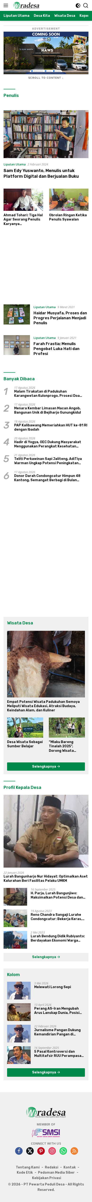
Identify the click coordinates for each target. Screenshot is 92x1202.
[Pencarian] (85, 5)
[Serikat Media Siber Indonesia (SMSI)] (46, 1132)
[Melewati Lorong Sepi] (19, 990)
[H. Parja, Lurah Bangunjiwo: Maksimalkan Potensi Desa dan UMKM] (15, 897)
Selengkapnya (44, 767)
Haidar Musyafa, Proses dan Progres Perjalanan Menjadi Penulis (60, 318)
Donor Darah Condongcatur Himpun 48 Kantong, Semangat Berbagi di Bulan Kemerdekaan (47, 478)
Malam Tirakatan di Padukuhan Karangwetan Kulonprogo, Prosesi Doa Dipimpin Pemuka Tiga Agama (47, 393)
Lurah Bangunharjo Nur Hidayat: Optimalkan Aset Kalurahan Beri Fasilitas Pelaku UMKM (46, 878)
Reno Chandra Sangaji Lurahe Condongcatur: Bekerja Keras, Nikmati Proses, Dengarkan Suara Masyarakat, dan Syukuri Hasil (59, 917)
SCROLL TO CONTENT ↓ (46, 77)
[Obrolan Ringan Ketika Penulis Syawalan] (69, 200)
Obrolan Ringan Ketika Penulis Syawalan (68, 217)
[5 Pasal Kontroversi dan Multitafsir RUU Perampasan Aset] (19, 1055)
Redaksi (51, 1167)
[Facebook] (19, 1151)
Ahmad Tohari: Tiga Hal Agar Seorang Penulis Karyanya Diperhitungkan (23, 219)
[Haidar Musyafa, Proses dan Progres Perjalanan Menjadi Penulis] (17, 316)
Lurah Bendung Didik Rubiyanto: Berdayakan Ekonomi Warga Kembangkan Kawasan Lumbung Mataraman (58, 938)
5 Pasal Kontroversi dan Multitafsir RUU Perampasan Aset (59, 1054)
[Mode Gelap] (78, 5)
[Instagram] (52, 1151)
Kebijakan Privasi (46, 1178)
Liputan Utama (15, 164)
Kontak (69, 1167)
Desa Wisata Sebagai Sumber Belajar (25, 744)
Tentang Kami (28, 1167)
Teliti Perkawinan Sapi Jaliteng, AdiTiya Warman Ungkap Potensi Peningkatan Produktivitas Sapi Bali (48, 461)
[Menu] (7, 5)
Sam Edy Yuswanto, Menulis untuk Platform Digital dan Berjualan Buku (41, 173)
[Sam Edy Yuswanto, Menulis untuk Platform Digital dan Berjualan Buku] (46, 134)
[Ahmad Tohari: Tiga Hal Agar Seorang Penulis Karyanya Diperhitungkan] (23, 200)
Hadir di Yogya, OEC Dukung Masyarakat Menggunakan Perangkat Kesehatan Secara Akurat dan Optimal (47, 444)
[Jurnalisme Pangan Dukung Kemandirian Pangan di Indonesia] (19, 1033)
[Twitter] (30, 1151)
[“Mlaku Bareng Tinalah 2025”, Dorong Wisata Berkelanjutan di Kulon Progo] (67, 728)
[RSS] (74, 1151)
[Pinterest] (41, 1151)
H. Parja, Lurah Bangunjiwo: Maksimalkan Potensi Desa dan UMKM (57, 895)
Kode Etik (25, 1173)
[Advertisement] (46, 267)
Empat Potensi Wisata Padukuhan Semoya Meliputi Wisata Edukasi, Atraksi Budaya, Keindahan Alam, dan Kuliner (43, 706)
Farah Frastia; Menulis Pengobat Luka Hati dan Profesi (56, 349)
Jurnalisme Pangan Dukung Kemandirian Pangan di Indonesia (57, 1032)
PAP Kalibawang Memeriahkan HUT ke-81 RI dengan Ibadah (50, 427)
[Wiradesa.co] (25, 5)
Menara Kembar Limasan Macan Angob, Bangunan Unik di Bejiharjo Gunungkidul (47, 410)
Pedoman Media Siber (56, 1173)
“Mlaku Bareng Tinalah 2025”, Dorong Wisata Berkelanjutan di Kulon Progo (63, 746)
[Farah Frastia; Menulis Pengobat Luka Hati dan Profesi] (17, 347)
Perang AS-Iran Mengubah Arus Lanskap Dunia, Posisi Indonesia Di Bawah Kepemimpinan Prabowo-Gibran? (56, 1011)
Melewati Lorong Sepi (52, 987)
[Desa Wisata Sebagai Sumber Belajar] (25, 728)
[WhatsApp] (63, 1151)
